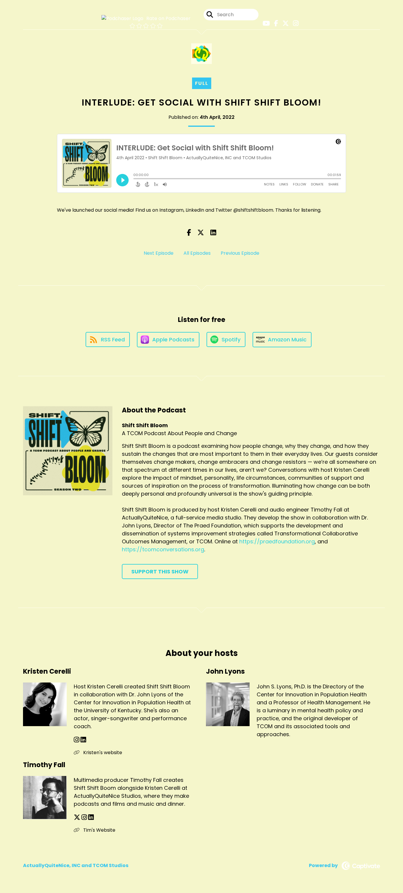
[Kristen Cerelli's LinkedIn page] (83, 739)
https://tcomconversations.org (163, 549)
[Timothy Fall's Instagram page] (84, 817)
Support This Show (160, 571)
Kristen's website (102, 752)
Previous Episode (240, 253)
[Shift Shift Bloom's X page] (284, 23)
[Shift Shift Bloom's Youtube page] (265, 23)
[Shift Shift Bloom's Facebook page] (274, 23)
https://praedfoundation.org (277, 541)
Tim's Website (98, 830)
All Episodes (197, 253)
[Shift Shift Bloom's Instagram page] (294, 23)
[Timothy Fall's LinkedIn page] (91, 817)
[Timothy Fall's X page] (77, 817)
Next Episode (158, 253)
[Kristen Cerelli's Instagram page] (76, 739)
